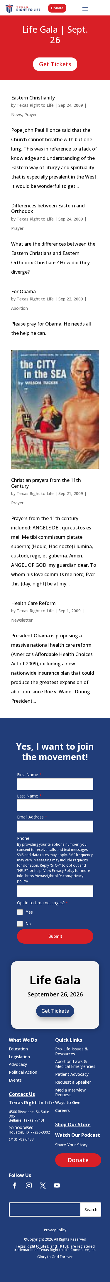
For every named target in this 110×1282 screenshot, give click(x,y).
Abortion (19, 308)
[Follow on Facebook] (15, 1185)
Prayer (30, 114)
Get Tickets (55, 64)
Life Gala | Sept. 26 (55, 35)
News (16, 114)
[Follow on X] (43, 1185)
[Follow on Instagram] (29, 1185)
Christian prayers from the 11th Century (46, 483)
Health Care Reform (33, 603)
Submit (55, 936)
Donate (57, 8)
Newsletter (22, 620)
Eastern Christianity (33, 98)
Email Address (32, 817)
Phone (23, 838)
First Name (29, 774)
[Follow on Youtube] (57, 1185)
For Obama (23, 291)
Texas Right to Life (35, 105)
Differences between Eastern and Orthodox (48, 208)
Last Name (29, 796)
